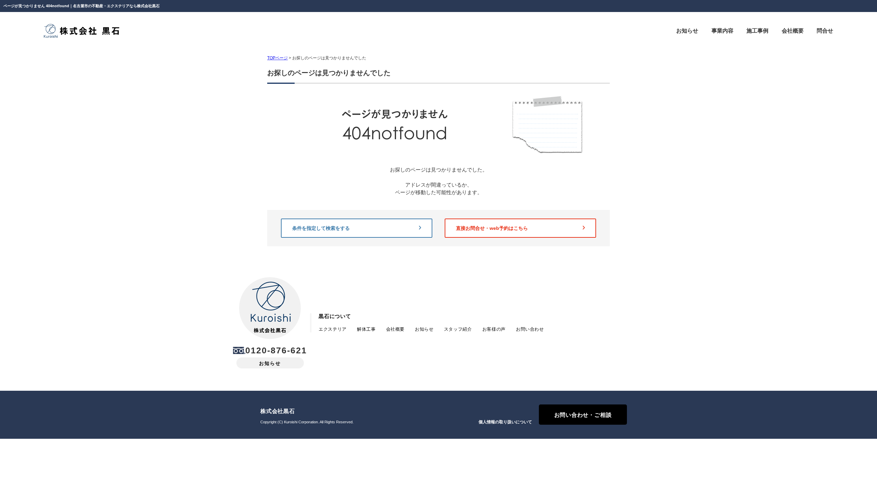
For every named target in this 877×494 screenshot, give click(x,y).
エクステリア (333, 329)
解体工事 (366, 329)
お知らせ (270, 363)
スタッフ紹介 (458, 329)
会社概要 (395, 329)
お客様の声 (494, 329)
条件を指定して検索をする (321, 228)
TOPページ (277, 58)
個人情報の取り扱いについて (505, 422)
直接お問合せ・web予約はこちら (492, 228)
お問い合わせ (530, 329)
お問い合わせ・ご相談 (583, 415)
